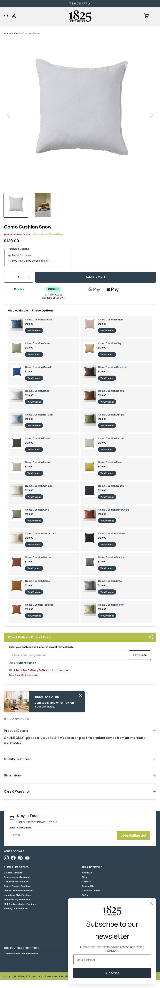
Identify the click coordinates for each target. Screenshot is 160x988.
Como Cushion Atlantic (38, 319)
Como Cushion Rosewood (113, 509)
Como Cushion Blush (110, 319)
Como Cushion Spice (37, 581)
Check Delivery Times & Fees (48, 234)
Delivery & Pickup (91, 890)
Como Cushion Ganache (112, 367)
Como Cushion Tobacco (39, 604)
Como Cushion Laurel (111, 438)
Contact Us (88, 886)
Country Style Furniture (16, 881)
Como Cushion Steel (110, 581)
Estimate (140, 655)
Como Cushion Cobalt (38, 367)
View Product (34, 330)
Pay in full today (21, 255)
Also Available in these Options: (31, 310)
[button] (154, 15)
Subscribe (112, 973)
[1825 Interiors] (80, 16)
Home (7, 33)
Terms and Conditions (59, 976)
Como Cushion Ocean (111, 486)
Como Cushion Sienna (38, 557)
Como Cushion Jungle (111, 414)
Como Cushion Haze (37, 391)
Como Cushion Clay (109, 343)
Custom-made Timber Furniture (21, 953)
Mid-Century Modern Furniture (20, 903)
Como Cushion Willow (111, 604)
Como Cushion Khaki (37, 438)
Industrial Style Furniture (17, 899)
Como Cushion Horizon (39, 414)
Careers (86, 881)
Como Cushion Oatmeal (39, 486)
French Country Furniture (17, 886)
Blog (84, 877)
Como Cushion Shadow (112, 533)
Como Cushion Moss (110, 462)
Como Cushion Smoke (111, 557)
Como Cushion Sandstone (40, 533)
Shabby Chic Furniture (16, 908)
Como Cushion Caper (38, 343)
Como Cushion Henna (111, 391)
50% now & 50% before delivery (31, 260)
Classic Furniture (13, 872)
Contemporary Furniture (17, 877)
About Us (87, 872)
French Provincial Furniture (18, 890)
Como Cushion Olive (37, 509)
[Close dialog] (151, 903)
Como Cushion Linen (37, 462)
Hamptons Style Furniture (17, 895)
